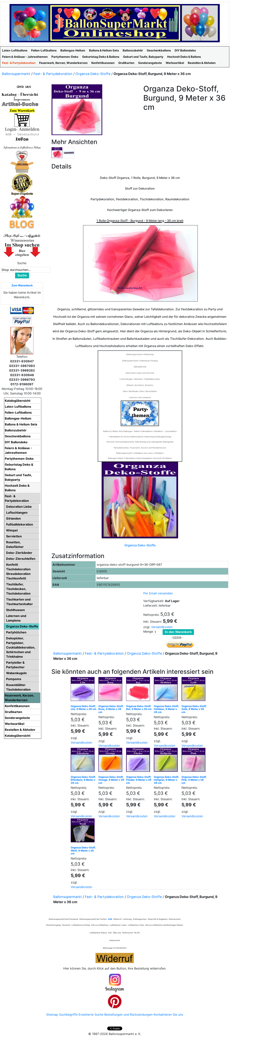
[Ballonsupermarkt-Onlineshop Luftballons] (115, 23)
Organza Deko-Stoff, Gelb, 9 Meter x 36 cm (194, 709)
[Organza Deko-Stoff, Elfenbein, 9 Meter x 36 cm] (83, 761)
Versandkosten (162, 627)
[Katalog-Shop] (20, 94)
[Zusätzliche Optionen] (22, 320)
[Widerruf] (115, 957)
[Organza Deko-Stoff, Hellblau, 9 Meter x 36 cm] (167, 690)
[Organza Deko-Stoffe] (140, 500)
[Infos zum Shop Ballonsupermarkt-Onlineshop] (22, 86)
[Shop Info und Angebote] (22, 235)
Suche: (22, 263)
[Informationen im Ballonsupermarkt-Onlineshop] (22, 139)
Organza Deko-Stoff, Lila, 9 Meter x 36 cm (83, 708)
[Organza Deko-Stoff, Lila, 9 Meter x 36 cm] (83, 690)
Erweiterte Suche (91, 1014)
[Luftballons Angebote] (22, 207)
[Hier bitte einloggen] (22, 129)
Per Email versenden (158, 593)
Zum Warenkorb (22, 285)
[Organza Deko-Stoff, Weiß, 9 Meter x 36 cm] (83, 831)
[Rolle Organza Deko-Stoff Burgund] (68, 152)
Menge (148, 631)
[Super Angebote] (22, 184)
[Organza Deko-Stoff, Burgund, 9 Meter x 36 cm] (57, 152)
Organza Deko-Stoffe (92, 74)
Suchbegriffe (68, 1014)
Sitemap (52, 1014)
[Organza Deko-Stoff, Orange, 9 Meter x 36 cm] (111, 761)
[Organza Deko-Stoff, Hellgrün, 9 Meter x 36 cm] (167, 761)
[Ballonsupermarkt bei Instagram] (114, 983)
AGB (110, 919)
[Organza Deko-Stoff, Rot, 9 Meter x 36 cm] (139, 690)
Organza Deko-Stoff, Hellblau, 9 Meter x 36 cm (166, 709)
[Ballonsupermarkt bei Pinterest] (114, 1001)
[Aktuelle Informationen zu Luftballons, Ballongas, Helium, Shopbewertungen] (22, 240)
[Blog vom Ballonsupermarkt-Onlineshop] (22, 224)
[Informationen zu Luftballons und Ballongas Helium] (22, 147)
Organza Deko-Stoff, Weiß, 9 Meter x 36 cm (83, 850)
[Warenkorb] (22, 120)
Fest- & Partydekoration (52, 74)
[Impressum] (20, 99)
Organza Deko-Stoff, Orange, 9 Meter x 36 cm (111, 779)
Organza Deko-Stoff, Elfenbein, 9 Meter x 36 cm (83, 779)
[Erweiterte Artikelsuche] (20, 104)
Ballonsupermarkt (16, 74)
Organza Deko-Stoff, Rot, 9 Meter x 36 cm (139, 708)
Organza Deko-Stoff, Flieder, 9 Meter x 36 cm (138, 779)
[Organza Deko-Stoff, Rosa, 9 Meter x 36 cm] (111, 690)
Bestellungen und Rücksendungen (128, 1014)
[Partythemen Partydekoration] (140, 413)
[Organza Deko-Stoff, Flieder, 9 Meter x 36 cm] (139, 761)
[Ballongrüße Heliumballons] (22, 161)
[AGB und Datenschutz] (22, 134)
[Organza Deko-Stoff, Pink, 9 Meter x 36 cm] (194, 761)
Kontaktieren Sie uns (168, 1014)
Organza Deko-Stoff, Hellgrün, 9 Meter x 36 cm (166, 779)
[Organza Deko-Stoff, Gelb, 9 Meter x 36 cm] (194, 690)
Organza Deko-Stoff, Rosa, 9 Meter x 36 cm (110, 709)
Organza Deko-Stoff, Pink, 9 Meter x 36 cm (194, 779)
